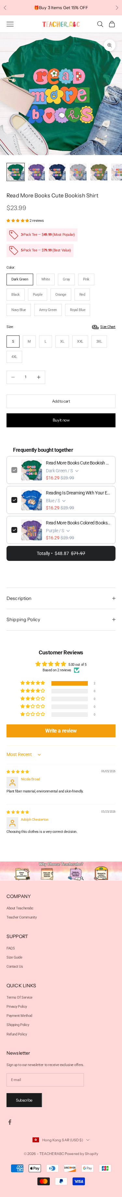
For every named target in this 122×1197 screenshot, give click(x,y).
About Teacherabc (20, 908)
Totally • (61, 553)
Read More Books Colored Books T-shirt (78, 522)
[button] (18, 221)
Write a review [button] (61, 731)
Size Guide (14, 957)
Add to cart (61, 401)
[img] (18, 772)
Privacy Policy (17, 1007)
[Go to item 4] (78, 172)
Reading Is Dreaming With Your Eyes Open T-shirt (78, 492)
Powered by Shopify (81, 1153)
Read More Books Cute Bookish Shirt (78, 462)
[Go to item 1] (16, 172)
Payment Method (19, 1016)
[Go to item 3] (57, 172)
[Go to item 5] (99, 172)
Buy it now (61, 420)
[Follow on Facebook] (10, 1122)
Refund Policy (17, 1034)
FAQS (11, 948)
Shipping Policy (18, 1025)
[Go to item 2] (36, 172)
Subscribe (24, 1100)
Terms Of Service (20, 997)
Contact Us (15, 966)
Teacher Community (22, 917)
